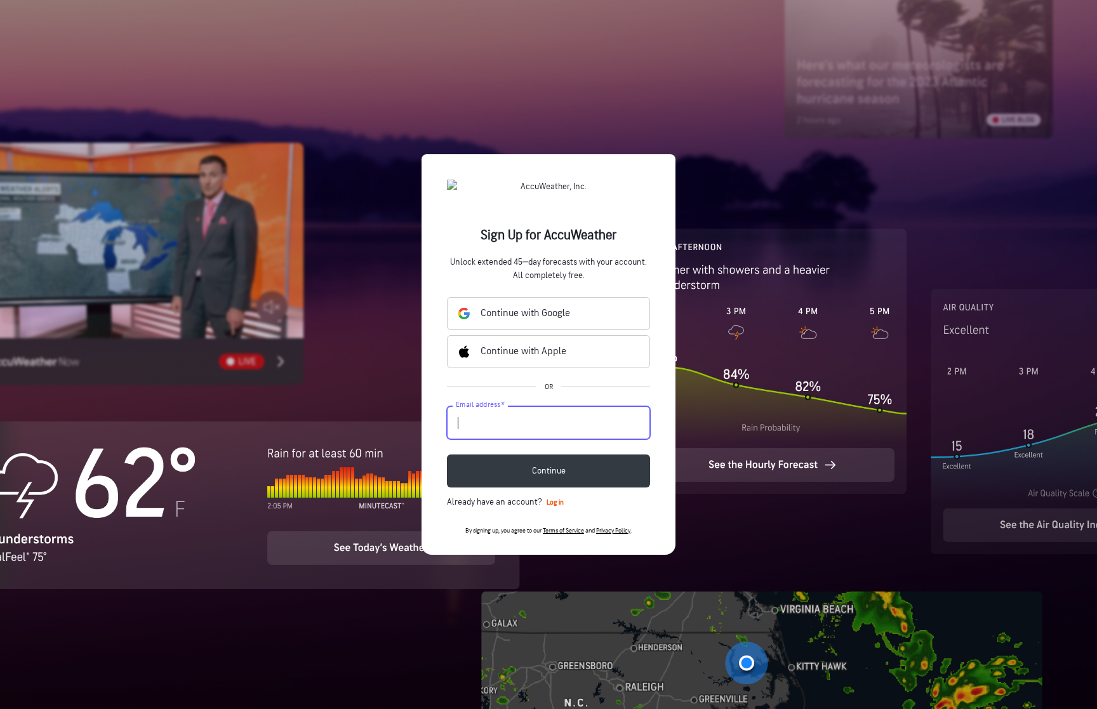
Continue (549, 470)
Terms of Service (563, 530)
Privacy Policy (613, 530)
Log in (555, 502)
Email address (480, 405)
